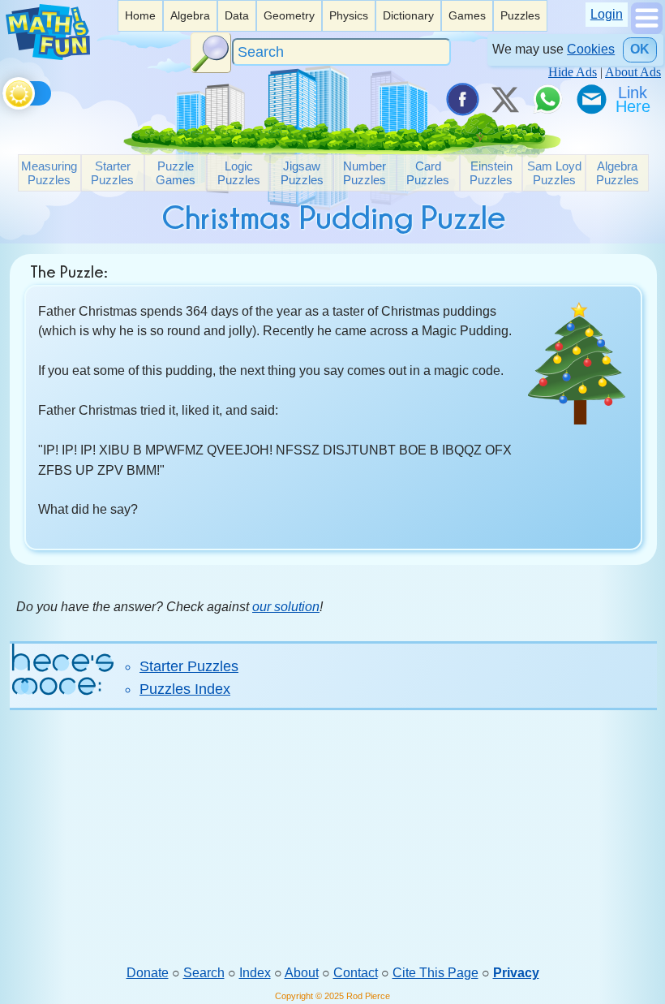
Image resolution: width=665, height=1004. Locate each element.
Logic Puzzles (238, 173)
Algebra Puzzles (617, 173)
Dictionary (408, 15)
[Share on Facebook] (461, 99)
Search (204, 973)
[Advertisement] (333, 836)
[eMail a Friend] (590, 99)
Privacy (516, 973)
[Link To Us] (634, 99)
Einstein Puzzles (491, 173)
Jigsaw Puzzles (302, 173)
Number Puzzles (364, 173)
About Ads (633, 72)
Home (140, 15)
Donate (148, 973)
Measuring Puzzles (49, 173)
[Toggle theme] (5, 90)
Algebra (190, 15)
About (302, 973)
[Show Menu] (647, 30)
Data (237, 15)
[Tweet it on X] (504, 99)
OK (640, 49)
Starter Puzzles (112, 173)
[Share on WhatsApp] (547, 99)
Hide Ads (572, 72)
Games (467, 15)
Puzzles (520, 15)
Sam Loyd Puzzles (554, 173)
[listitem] (140, 16)
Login (606, 14)
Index (255, 973)
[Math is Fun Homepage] (48, 55)
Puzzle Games (175, 173)
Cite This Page (435, 973)
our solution (286, 607)
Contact (355, 973)
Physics (348, 15)
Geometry (289, 15)
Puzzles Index (184, 689)
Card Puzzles (427, 173)
